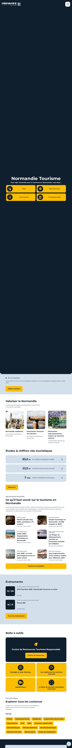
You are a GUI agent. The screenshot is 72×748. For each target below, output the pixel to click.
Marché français (13, 728)
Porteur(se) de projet (54, 197)
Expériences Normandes (54, 719)
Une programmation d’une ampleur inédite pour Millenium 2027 (57, 555)
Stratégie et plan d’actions (20, 672)
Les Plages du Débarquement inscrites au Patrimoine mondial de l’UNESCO (56, 539)
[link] (15, 424)
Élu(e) (24, 188)
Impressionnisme (22, 719)
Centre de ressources (36, 655)
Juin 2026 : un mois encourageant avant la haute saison (26, 555)
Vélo (29, 723)
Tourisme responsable (43, 723)
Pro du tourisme (24, 197)
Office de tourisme (54, 188)
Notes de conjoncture (47, 732)
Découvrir (12, 487)
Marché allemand (30, 728)
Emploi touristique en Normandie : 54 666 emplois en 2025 (57, 522)
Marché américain (14, 732)
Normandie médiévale (14, 431)
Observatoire (30, 732)
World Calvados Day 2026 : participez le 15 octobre (25, 522)
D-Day (9, 719)
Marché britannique (48, 728)
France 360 (21, 603)
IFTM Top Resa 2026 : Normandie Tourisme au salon (37, 589)
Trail (22, 723)
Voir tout (8, 713)
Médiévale (37, 719)
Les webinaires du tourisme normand (51, 673)
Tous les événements (16, 616)
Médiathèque (20, 687)
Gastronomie (12, 723)
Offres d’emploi (14, 389)
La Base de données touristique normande (51, 688)
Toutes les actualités (36, 566)
